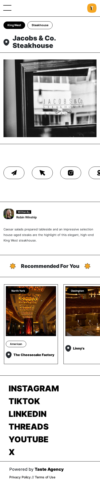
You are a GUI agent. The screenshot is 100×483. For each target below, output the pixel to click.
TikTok (24, 401)
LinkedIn (28, 413)
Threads (29, 426)
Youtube (29, 439)
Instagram (34, 388)
